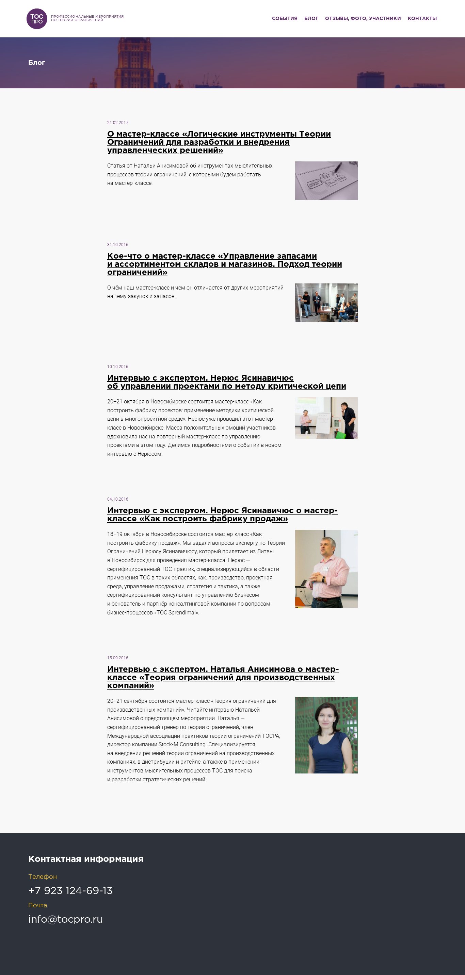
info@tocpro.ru (65, 919)
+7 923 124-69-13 (70, 891)
